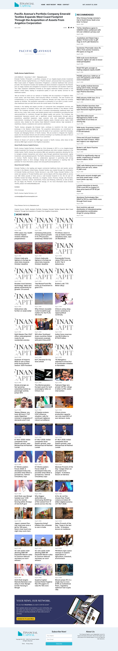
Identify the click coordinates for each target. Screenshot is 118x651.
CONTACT (66, 4)
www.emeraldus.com (33, 183)
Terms (23, 643)
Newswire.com (41, 77)
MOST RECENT (51, 4)
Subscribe (59, 644)
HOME (43, 4)
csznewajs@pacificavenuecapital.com (26, 196)
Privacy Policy (29, 643)
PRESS (59, 4)
